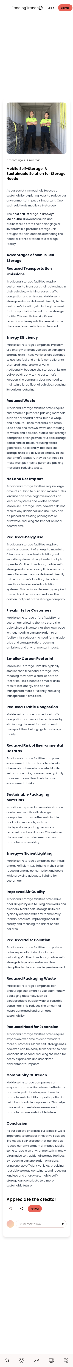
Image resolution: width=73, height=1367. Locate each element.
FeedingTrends (25, 7)
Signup (65, 8)
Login (51, 8)
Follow (35, 1208)
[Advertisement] (36, 56)
